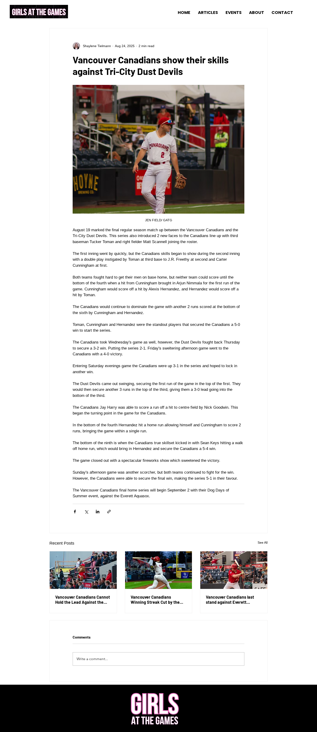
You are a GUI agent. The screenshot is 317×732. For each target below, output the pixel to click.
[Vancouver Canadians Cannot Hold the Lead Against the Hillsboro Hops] (83, 570)
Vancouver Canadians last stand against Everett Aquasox (230, 599)
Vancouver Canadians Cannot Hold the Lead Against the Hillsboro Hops (82, 599)
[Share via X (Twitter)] (86, 511)
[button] (206, 12)
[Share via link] (109, 511)
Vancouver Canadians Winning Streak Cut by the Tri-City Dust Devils (155, 599)
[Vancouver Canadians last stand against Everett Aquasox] (233, 570)
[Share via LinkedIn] (97, 511)
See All (263, 542)
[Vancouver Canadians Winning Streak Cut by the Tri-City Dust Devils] (158, 570)
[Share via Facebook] (75, 511)
